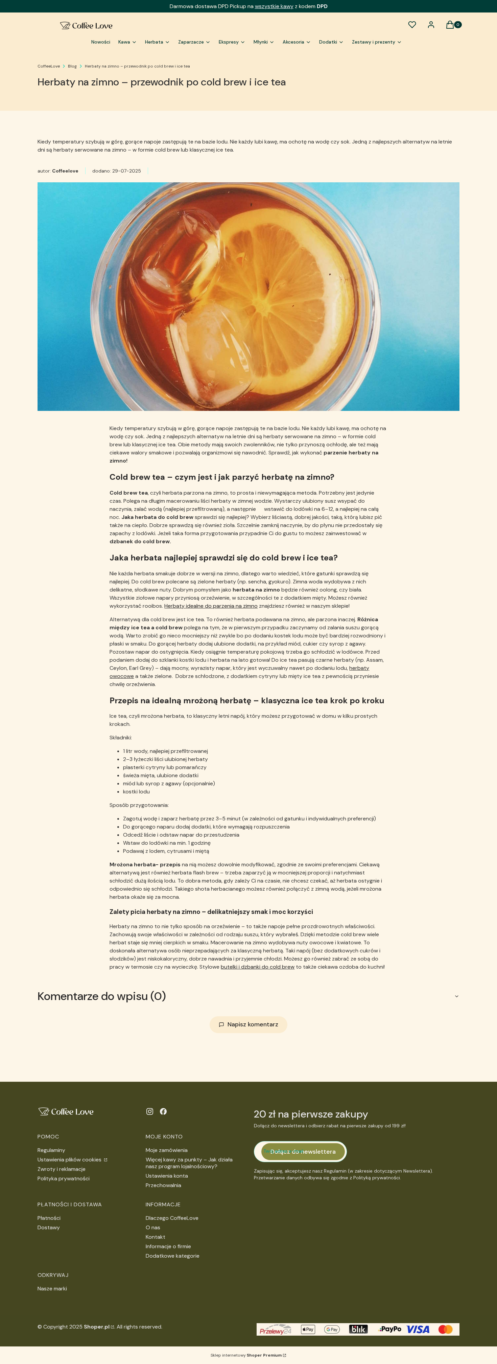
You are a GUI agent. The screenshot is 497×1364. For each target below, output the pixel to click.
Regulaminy (51, 1150)
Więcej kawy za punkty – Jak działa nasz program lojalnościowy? (189, 1163)
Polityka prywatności (64, 1178)
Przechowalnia (163, 1185)
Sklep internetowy (246, 1355)
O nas (153, 1227)
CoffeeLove (49, 66)
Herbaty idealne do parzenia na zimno (211, 605)
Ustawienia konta (167, 1175)
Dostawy (49, 1227)
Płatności (49, 1218)
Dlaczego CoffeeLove (172, 1218)
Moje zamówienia (167, 1150)
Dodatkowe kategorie (172, 1255)
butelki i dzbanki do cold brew (257, 966)
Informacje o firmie (168, 1246)
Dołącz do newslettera (303, 1152)
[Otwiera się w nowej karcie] (150, 1111)
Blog (72, 66)
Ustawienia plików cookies (70, 1159)
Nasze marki (52, 1288)
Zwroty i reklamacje (62, 1169)
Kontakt (155, 1236)
